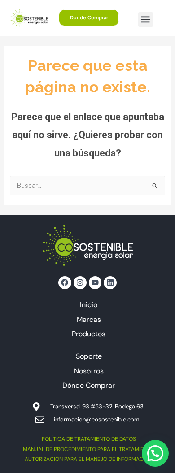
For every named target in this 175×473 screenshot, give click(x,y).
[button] (145, 19)
